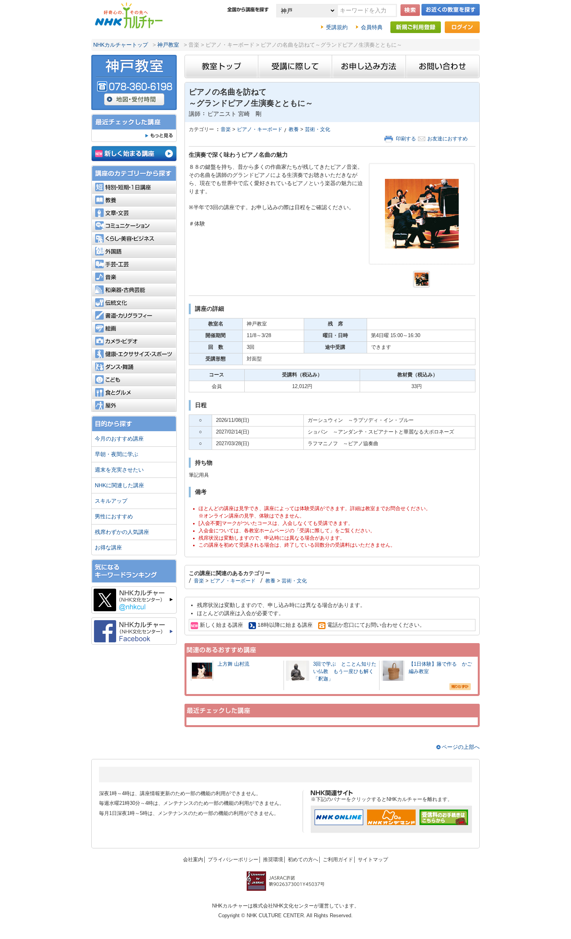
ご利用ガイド (338, 859)
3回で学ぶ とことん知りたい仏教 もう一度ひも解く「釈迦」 (344, 671)
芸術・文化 (317, 129)
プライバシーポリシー (233, 859)
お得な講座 (108, 547)
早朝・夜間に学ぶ (116, 454)
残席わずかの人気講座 (122, 532)
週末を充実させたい (119, 470)
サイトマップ (373, 859)
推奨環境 (273, 859)
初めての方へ (303, 859)
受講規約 (337, 27)
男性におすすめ (114, 516)
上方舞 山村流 (233, 664)
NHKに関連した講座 (119, 485)
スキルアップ (111, 501)
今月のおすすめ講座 (119, 438)
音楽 (226, 129)
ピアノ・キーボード (259, 129)
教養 (294, 129)
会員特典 (372, 27)
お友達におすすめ (447, 139)
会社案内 (193, 859)
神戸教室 (168, 45)
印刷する (406, 139)
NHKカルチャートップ (120, 45)
